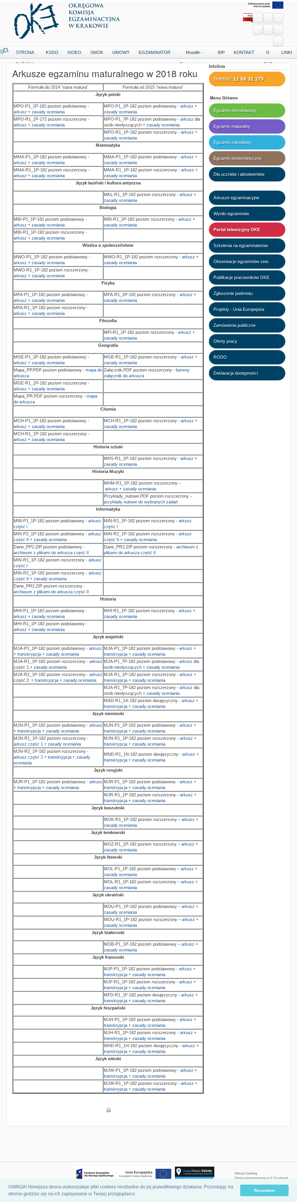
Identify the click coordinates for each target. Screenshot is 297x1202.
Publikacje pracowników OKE (241, 277)
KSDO (52, 52)
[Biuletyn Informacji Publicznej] (248, 19)
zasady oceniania (48, 111)
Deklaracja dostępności (235, 373)
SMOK (96, 52)
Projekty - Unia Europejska (238, 309)
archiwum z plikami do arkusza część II (51, 552)
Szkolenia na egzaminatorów (240, 245)
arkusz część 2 (28, 757)
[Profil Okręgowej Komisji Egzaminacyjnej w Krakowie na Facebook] (268, 16)
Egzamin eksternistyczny (237, 158)
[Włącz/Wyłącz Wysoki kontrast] (278, 41)
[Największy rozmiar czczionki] (278, 30)
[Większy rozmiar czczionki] (268, 30)
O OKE (267, 54)
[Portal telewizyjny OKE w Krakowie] (258, 16)
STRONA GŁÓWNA (25, 54)
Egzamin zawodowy (232, 142)
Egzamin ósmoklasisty (235, 110)
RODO (220, 357)
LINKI (286, 52)
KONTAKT (244, 52)
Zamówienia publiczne (234, 325)
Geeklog (251, 1173)
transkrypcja (29, 654)
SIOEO (74, 52)
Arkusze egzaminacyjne (236, 197)
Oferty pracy (225, 341)
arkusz (21, 111)
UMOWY (121, 52)
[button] (138, 1194)
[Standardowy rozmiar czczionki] (258, 30)
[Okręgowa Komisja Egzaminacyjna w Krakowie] (68, 19)
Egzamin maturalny (231, 126)
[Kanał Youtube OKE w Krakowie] (278, 16)
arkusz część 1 (28, 743)
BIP (221, 52)
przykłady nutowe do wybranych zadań (141, 501)
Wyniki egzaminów (231, 213)
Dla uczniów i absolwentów (239, 174)
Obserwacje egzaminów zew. (241, 261)
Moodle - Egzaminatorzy (194, 54)
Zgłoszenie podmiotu (233, 293)
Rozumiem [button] (264, 1190)
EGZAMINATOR (155, 52)
